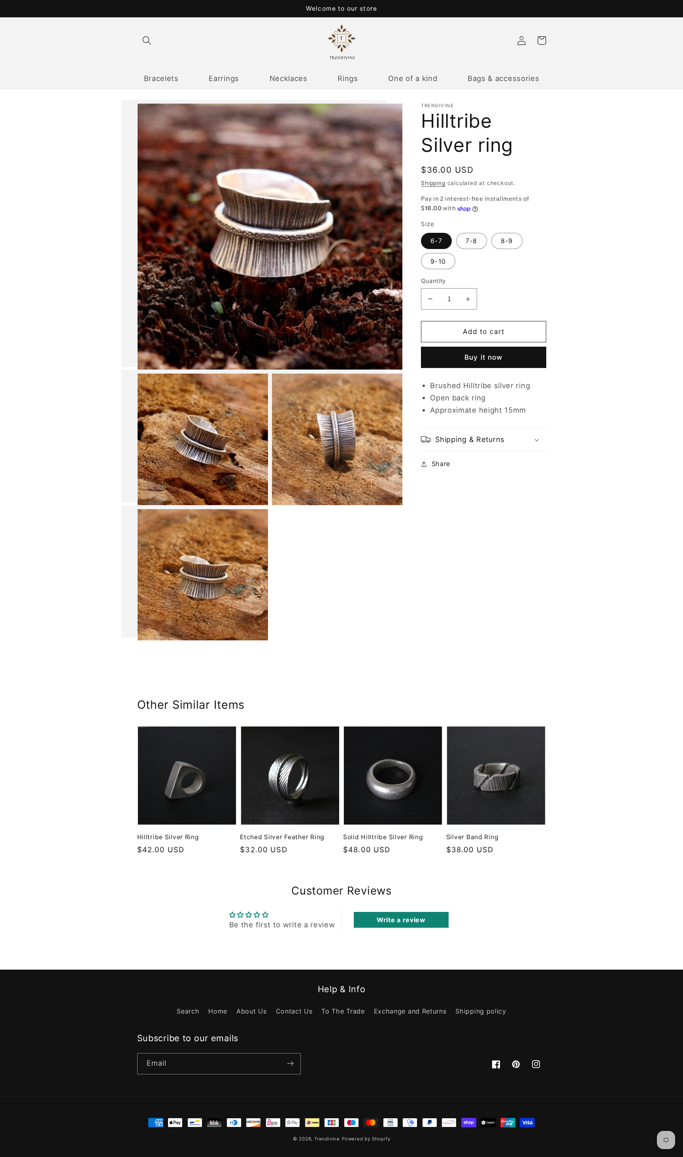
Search (188, 1011)
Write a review (401, 920)
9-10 (438, 261)
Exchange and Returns (410, 1011)
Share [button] (441, 464)
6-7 (436, 241)
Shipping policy (480, 1011)
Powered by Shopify (366, 1139)
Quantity (433, 281)
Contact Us (294, 1011)
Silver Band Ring (472, 837)
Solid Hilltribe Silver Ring (383, 837)
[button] (147, 40)
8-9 (507, 241)
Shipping (433, 183)
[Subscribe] (290, 1063)
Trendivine (327, 1139)
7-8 (471, 241)
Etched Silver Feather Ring (282, 837)
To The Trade (342, 1011)
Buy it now (483, 357)
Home (217, 1011)
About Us (251, 1011)
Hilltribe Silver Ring (168, 837)
